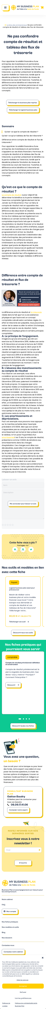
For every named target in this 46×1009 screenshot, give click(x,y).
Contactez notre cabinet (13, 952)
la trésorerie (36, 312)
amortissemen (8, 437)
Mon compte (11, 911)
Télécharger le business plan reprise (22, 103)
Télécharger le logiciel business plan (23, 110)
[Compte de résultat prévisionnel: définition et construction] (23, 682)
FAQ (3, 905)
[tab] (20, 718)
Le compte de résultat (11, 195)
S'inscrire (23, 863)
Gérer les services (22, 980)
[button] (43, 958)
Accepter (23, 986)
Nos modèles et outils (10, 927)
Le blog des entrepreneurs (17, 25)
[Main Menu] (5, 7)
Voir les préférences (23, 998)
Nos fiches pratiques (10, 922)
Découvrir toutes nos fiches (23, 726)
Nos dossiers (7, 938)
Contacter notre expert (18, 810)
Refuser (23, 992)
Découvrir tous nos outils (23, 633)
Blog (3, 932)
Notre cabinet (7, 899)
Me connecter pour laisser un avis (23, 504)
